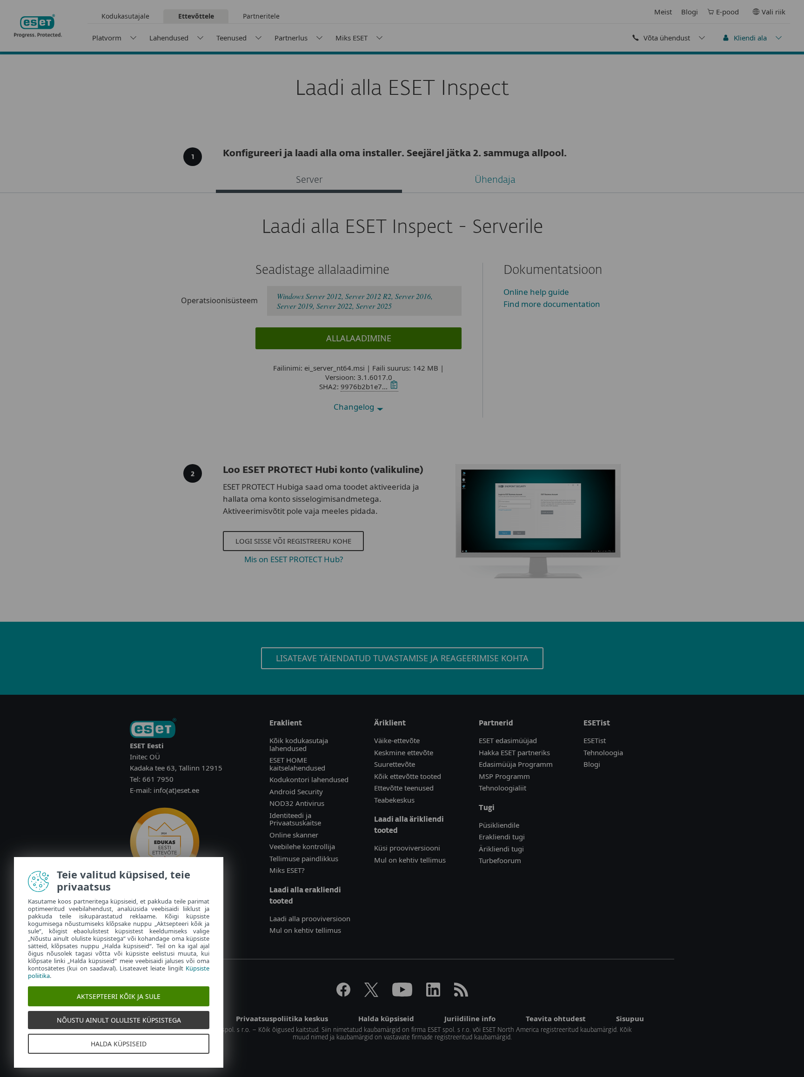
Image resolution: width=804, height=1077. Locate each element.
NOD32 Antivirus (296, 803)
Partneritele (261, 16)
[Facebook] (343, 993)
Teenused (231, 37)
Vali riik (773, 11)
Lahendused (168, 37)
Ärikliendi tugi (501, 848)
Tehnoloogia (603, 752)
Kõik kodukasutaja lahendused (298, 744)
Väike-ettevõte (397, 740)
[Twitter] (371, 993)
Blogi (689, 11)
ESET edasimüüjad (508, 740)
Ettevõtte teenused (404, 787)
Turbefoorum (500, 860)
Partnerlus (291, 37)
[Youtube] (402, 993)
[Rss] (461, 993)
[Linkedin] (433, 993)
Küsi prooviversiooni (407, 847)
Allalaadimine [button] (358, 338)
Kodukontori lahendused (308, 779)
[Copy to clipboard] (393, 386)
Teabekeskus (394, 799)
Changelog (355, 406)
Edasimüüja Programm (516, 764)
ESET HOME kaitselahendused (297, 763)
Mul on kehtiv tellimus (305, 930)
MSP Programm (504, 776)
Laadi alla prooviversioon (309, 918)
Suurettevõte (394, 764)
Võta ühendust (666, 37)
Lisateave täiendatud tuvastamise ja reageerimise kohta (402, 658)
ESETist (594, 740)
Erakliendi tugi (502, 836)
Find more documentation (551, 304)
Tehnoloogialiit (502, 787)
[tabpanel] (402, 317)
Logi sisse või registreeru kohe (293, 540)
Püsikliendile (499, 825)
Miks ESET (351, 37)
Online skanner (293, 834)
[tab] (309, 181)
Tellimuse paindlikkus (303, 858)
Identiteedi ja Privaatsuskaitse (295, 819)
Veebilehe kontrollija (302, 846)
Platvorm (106, 37)
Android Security (296, 791)
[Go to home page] (153, 729)
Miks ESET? (287, 870)
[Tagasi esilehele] (38, 26)
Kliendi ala (750, 37)
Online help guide (536, 291)
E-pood (727, 11)
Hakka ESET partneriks (514, 752)
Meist (663, 11)
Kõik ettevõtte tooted (407, 776)
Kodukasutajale (125, 16)
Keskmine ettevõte (403, 752)
